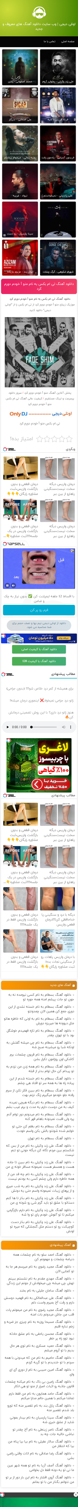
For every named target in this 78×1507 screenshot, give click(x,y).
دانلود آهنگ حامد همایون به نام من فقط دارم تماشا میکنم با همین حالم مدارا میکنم (41, 1396)
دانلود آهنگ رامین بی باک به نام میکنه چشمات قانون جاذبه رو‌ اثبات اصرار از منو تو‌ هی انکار (39, 1384)
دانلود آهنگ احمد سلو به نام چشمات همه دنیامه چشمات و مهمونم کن (43, 1257)
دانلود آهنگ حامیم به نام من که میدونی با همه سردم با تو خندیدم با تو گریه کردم (39, 1360)
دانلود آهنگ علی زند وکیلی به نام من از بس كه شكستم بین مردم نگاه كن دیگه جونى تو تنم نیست (40, 1150)
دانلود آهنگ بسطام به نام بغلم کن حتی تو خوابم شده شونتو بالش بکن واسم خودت (43, 1128)
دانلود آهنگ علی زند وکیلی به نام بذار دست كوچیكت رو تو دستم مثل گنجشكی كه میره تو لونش (42, 1227)
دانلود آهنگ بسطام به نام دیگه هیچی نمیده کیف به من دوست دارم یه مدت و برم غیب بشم (40, 1104)
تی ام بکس (25, 305)
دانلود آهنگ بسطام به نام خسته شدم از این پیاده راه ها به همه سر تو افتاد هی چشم (42, 1081)
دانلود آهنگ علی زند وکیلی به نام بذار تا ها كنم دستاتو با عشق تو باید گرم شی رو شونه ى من (40, 1200)
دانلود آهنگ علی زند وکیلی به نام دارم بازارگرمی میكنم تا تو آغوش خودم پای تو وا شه (40, 1212)
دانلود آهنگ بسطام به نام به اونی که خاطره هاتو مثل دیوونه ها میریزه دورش (39, 1021)
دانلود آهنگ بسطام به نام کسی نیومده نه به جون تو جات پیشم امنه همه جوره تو (41, 997)
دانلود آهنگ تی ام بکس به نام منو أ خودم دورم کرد (39, 286)
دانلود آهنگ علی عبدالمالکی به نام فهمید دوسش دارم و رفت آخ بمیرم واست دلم (39, 1300)
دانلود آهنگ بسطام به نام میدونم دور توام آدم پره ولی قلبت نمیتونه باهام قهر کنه (40, 1116)
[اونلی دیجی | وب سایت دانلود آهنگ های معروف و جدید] (39, 12)
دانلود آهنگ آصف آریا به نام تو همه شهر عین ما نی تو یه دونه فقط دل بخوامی (40, 1467)
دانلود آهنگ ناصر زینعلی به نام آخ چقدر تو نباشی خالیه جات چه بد (43, 1432)
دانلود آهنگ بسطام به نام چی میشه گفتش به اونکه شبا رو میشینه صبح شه (40, 1045)
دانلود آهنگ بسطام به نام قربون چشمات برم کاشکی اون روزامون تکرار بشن (42, 1057)
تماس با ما (49, 41)
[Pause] (7, 585)
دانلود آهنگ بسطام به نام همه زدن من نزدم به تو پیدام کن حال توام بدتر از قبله (40, 1069)
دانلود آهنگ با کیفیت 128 (39, 661)
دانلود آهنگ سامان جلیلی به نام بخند (45, 1290)
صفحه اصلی (67, 41)
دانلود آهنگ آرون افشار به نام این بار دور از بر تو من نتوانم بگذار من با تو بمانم (40, 1479)
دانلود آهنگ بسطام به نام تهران (49, 1138)
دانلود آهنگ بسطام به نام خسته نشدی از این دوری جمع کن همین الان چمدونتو (41, 1009)
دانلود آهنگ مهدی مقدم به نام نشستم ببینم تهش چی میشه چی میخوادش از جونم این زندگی (40, 1281)
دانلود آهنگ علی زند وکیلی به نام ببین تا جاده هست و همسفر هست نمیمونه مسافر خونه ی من (40, 1164)
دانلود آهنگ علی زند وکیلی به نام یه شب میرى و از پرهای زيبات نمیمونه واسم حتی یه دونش (40, 1188)
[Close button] (76, 1494)
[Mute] (13, 585)
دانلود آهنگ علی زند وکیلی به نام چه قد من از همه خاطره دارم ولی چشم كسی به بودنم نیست (41, 1176)
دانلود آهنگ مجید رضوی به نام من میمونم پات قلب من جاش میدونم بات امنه (40, 1312)
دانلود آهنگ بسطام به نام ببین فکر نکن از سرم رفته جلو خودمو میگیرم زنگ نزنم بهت (40, 1092)
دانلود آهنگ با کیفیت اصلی (39, 649)
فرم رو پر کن (39, 610)
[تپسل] (2, 1494)
